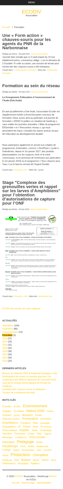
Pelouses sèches (11, 418)
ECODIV (31, 12)
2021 (4, 354)
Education (8, 442)
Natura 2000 (35, 411)
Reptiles (24, 430)
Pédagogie (25, 442)
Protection (20, 454)
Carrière (47, 450)
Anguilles (6, 411)
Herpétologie (10, 446)
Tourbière (6, 415)
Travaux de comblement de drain (18, 392)
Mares (36, 460)
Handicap (7, 460)
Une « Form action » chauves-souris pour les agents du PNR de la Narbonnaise (26, 41)
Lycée (17, 415)
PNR (16, 460)
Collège (6, 449)
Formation (32, 70)
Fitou (39, 433)
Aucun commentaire (39, 54)
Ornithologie (46, 430)
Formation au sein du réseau (31, 85)
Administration (44, 482)
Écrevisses (46, 426)
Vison (23, 446)
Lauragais (45, 423)
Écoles (17, 406)
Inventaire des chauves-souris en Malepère (23, 389)
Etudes (27, 426)
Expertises (7, 328)
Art (19, 426)
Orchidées (19, 411)
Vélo (39, 450)
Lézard (31, 433)
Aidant (16, 450)
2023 (4, 360)
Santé (34, 430)
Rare (53, 460)
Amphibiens (43, 296)
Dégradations (9, 426)
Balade (26, 459)
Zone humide (37, 437)
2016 (25, 296)
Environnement (35, 406)
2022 (4, 357)
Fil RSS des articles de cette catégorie (21, 308)
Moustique (23, 463)
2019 (4, 348)
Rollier (31, 446)
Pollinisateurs (9, 463)
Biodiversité (52, 70)
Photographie (30, 418)
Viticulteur (7, 433)
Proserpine (19, 433)
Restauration (28, 450)
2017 (25, 170)
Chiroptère (6, 73)
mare (35, 426)
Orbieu (50, 411)
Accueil (6, 27)
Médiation (27, 415)
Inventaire (46, 418)
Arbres (45, 460)
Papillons (35, 463)
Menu (31, 2)
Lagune (47, 433)
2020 (4, 351)
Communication (20, 70)
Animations (7, 325)
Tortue (5, 455)
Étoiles (39, 442)
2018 (4, 344)
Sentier (38, 415)
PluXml (52, 476)
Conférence (21, 437)
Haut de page (28, 482)
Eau (50, 296)
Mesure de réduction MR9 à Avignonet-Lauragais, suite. (30, 373)
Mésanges (7, 437)
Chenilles (6, 406)
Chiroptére (25, 423)
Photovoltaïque (9, 430)
